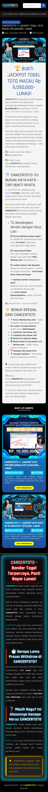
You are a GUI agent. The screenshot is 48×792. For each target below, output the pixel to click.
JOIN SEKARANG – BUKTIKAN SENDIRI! (22, 303)
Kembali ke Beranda (11, 22)
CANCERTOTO (11, 99)
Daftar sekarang (12, 740)
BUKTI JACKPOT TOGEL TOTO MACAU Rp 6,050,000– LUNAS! (24, 81)
